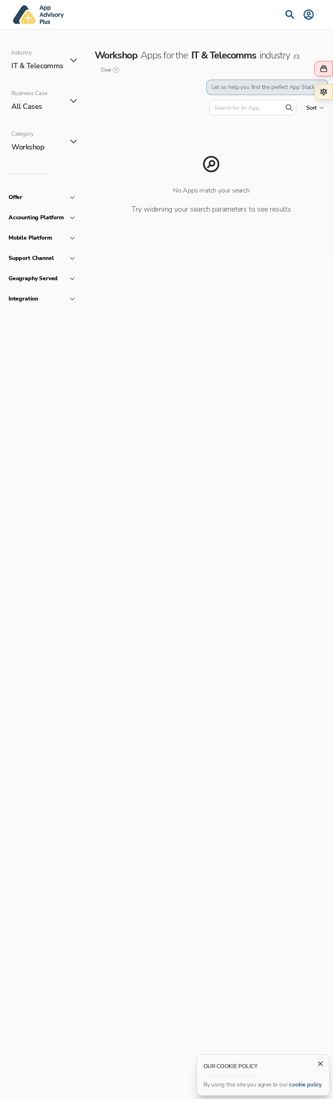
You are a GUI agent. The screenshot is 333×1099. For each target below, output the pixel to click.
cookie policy (305, 1084)
